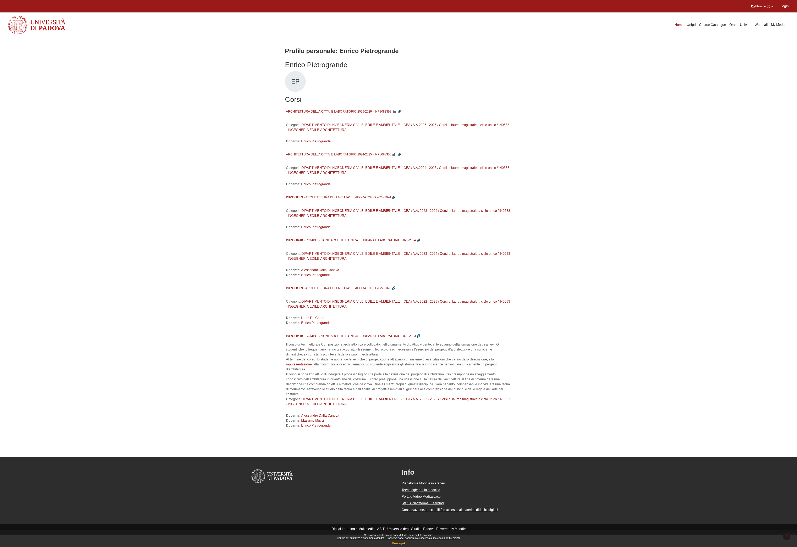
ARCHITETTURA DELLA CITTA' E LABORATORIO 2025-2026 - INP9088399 (338, 111)
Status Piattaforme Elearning (423, 503)
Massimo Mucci (312, 420)
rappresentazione (299, 364)
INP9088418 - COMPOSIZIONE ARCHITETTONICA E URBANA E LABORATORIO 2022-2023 (351, 336)
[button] (762, 6)
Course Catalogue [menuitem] (712, 25)
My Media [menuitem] (778, 25)
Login (784, 6)
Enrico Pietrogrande (316, 141)
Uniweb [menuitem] (745, 25)
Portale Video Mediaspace (421, 496)
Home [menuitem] (679, 25)
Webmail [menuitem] (761, 25)
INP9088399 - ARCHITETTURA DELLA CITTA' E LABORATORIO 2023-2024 (338, 197)
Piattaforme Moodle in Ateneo (423, 483)
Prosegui (398, 543)
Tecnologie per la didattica (421, 490)
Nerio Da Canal (312, 318)
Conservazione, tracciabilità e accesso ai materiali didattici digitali (423, 538)
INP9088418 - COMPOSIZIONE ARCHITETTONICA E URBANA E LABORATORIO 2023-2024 (351, 240)
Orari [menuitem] (733, 25)
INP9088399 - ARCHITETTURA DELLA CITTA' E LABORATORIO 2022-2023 (338, 288)
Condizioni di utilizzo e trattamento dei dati (361, 538)
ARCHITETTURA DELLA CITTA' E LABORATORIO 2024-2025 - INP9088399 (338, 154)
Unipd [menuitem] (691, 25)
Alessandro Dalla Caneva (320, 270)
